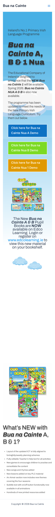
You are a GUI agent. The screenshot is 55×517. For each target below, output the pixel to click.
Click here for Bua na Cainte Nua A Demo (25, 130)
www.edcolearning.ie (25, 240)
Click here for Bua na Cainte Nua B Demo (25, 148)
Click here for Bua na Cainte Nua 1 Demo (25, 165)
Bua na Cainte (14, 6)
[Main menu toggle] (49, 6)
